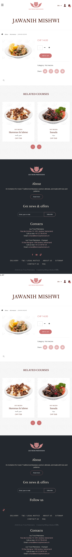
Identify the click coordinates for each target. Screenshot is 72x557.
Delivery (14, 261)
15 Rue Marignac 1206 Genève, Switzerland (37, 242)
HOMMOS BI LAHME (18, 132)
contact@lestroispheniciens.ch (38, 236)
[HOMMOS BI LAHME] (18, 114)
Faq (44, 264)
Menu (6, 34)
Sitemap (59, 261)
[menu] (2, 5)
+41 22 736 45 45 (41, 233)
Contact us (33, 264)
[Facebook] (32, 254)
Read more (36, 197)
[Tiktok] (40, 254)
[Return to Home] (2, 34)
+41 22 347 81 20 (41, 245)
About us (47, 261)
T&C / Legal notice (31, 261)
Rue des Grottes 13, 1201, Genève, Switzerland (36, 231)
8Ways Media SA (50, 270)
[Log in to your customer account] (64, 5)
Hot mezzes (13, 34)
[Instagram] (36, 254)
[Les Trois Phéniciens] (36, 5)
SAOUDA (53, 132)
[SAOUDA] (53, 114)
